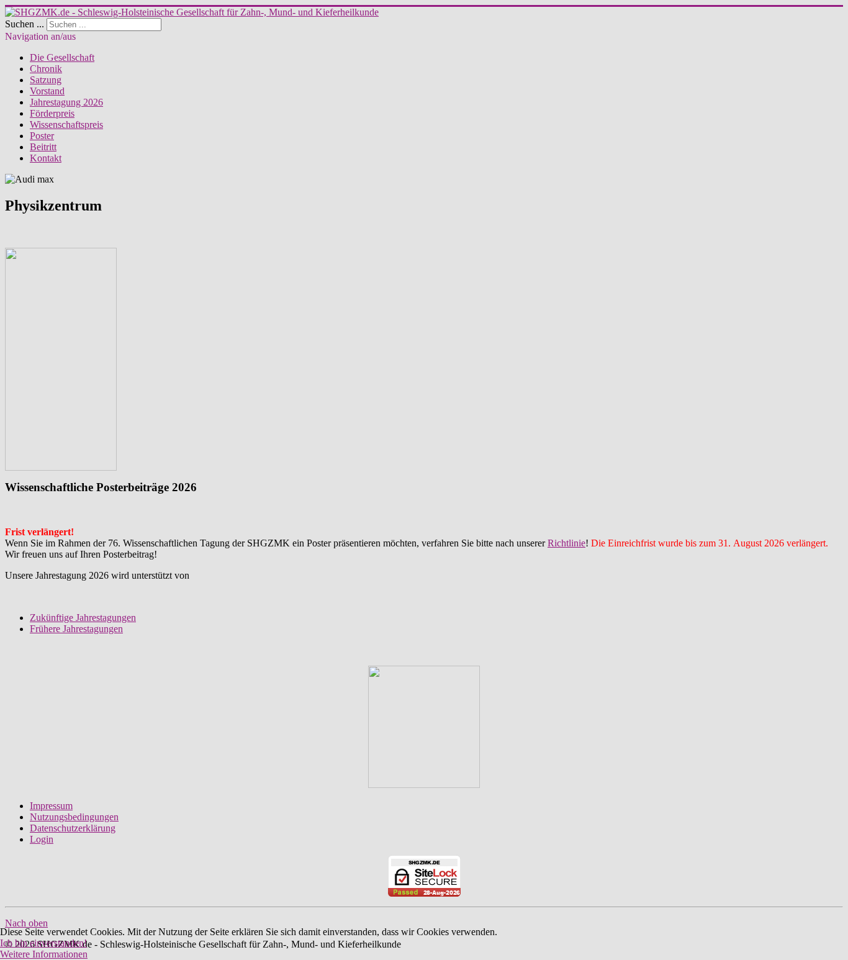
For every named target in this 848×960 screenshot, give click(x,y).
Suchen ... (24, 24)
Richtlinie (566, 543)
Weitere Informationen (44, 954)
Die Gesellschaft (62, 57)
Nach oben (26, 923)
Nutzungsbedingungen (74, 817)
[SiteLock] (424, 876)
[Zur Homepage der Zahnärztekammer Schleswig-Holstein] (424, 784)
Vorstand (47, 91)
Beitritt (43, 147)
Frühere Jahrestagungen (76, 628)
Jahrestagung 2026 (66, 102)
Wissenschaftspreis (66, 124)
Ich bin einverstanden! (43, 943)
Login (41, 839)
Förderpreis (52, 113)
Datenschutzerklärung (72, 828)
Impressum (51, 805)
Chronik (46, 68)
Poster (42, 135)
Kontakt (45, 158)
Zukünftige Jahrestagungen (83, 617)
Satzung (45, 80)
